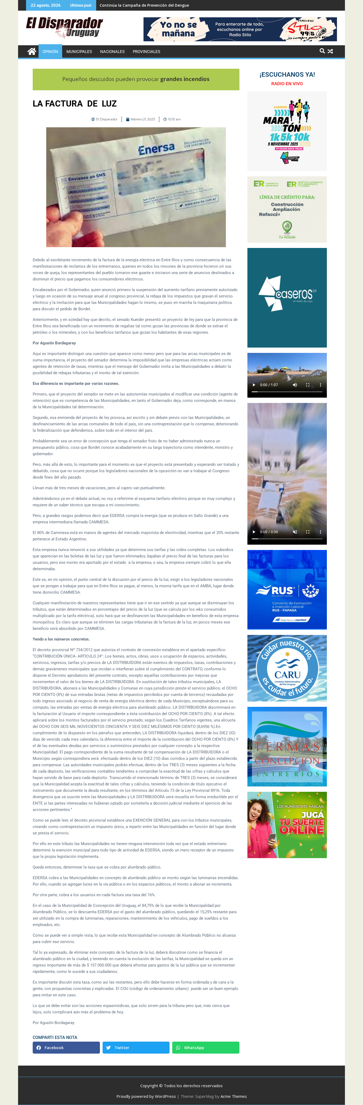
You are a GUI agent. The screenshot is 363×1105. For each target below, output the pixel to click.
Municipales (79, 51)
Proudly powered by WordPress (146, 1096)
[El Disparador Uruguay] (31, 51)
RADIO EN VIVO (287, 83)
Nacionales (112, 51)
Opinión (50, 51)
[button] (66, 1048)
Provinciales (146, 51)
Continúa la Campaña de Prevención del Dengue (144, 5)
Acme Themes (234, 1096)
